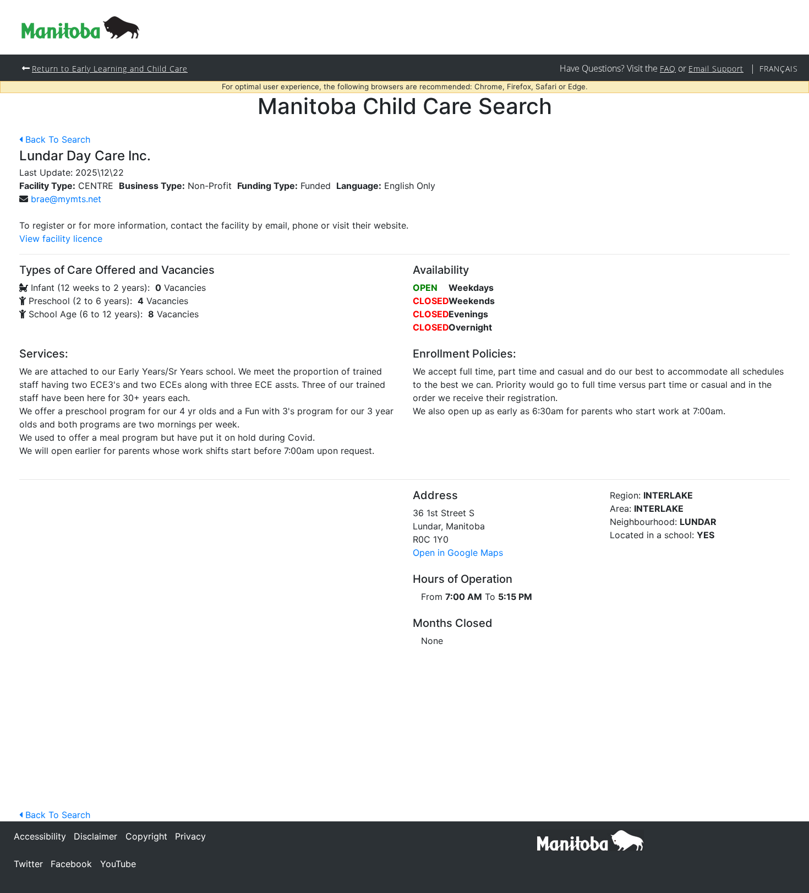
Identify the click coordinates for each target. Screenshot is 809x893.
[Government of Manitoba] (590, 839)
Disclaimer (95, 836)
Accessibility (40, 836)
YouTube (118, 863)
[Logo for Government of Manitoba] (80, 27)
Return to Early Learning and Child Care (110, 68)
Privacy (190, 836)
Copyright (146, 836)
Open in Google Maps (458, 552)
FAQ (668, 68)
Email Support (716, 68)
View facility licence (60, 238)
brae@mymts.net (66, 198)
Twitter (28, 863)
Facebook (71, 863)
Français (778, 68)
